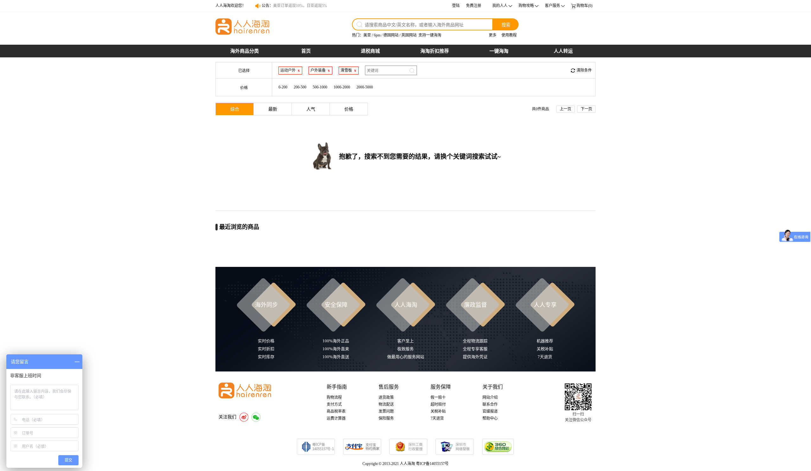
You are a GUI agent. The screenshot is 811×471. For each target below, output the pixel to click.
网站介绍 (490, 397)
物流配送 (386, 404)
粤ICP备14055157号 (432, 463)
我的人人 (500, 5)
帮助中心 (490, 418)
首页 (306, 51)
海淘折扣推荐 (434, 51)
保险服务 (386, 418)
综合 (234, 109)
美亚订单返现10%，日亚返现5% (300, 6)
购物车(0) (584, 5)
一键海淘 (498, 51)
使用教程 (509, 35)
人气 (310, 109)
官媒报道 (490, 411)
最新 (272, 109)
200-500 (300, 87)
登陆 (456, 5)
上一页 (565, 109)
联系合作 (490, 404)
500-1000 (320, 87)
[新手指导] (804, 316)
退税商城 (370, 51)
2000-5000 (364, 87)
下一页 (586, 109)
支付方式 (334, 404)
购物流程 (334, 397)
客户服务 (552, 5)
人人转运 (563, 51)
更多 (492, 35)
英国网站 (409, 35)
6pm (377, 35)
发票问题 (386, 411)
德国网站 (391, 35)
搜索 (505, 24)
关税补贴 (438, 411)
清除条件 (584, 70)
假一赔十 (438, 397)
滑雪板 (346, 70)
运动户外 (288, 70)
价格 (348, 109)
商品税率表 (336, 411)
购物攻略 (526, 5)
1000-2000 (342, 87)
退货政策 (386, 397)
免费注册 (473, 5)
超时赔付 (438, 404)
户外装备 (318, 70)
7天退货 (437, 418)
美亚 (367, 35)
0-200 (282, 87)
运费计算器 (336, 418)
